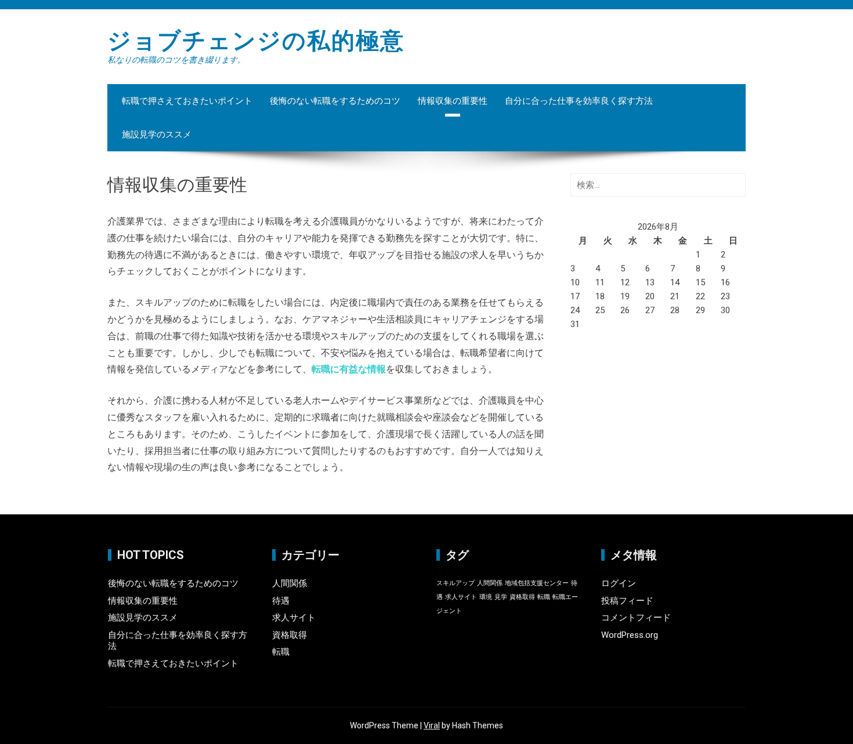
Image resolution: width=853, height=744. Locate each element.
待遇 (281, 601)
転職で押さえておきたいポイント (187, 101)
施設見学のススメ (156, 134)
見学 (500, 597)
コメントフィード (636, 617)
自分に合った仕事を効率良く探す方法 (579, 101)
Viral (432, 725)
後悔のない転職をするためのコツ (335, 101)
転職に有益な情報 (349, 369)
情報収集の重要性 (452, 101)
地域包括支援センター (537, 583)
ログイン (618, 583)
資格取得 (289, 635)
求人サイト (294, 617)
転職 (281, 652)
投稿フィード (627, 601)
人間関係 (289, 583)
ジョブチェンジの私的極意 (255, 41)
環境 (485, 597)
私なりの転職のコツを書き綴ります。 (176, 59)
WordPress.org (629, 635)
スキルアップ (455, 583)
